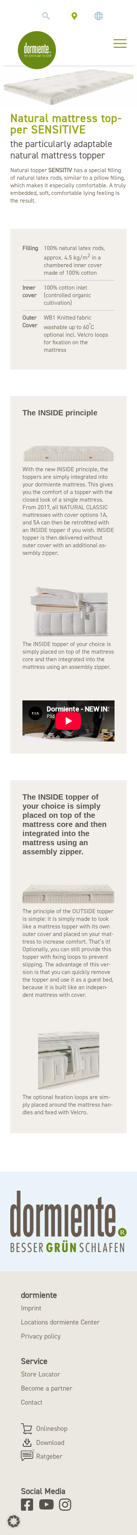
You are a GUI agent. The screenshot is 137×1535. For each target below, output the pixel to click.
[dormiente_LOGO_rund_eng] (37, 50)
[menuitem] (46, 16)
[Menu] (116, 42)
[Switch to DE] (98, 16)
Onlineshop (51, 1428)
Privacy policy (41, 1336)
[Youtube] (47, 1504)
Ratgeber (49, 1456)
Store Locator (40, 1374)
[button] (13, 1521)
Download (50, 1442)
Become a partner (46, 1388)
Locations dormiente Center (60, 1322)
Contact (32, 1402)
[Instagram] (67, 1504)
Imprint (31, 1308)
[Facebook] (29, 1504)
